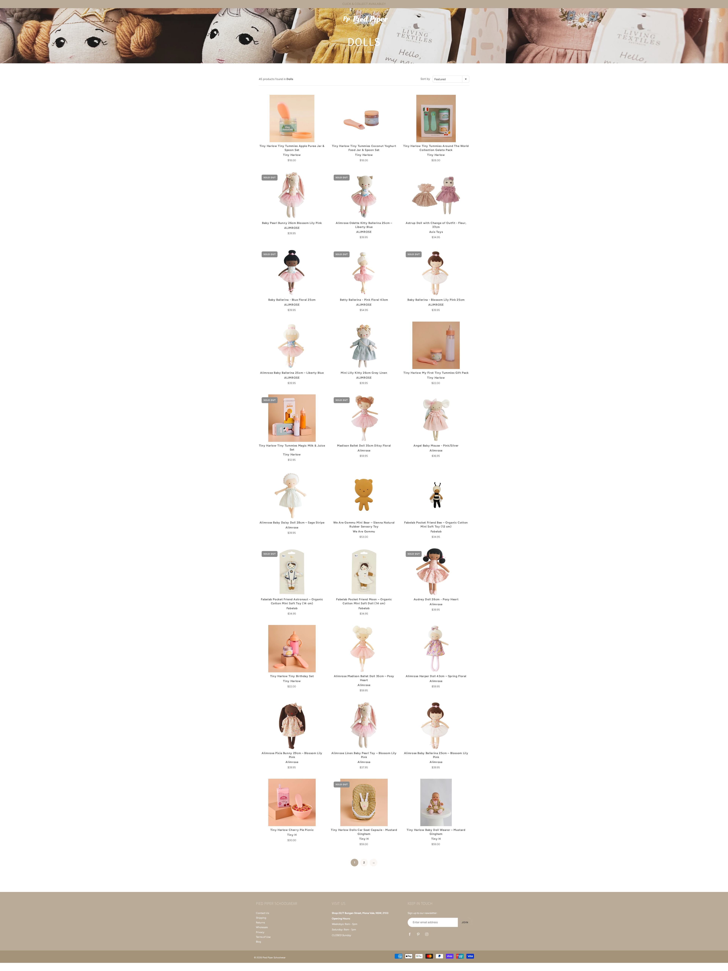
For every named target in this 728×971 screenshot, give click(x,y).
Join (465, 922)
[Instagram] (426, 934)
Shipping (261, 917)
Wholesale (262, 927)
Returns (260, 922)
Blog (258, 941)
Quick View (292, 118)
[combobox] (451, 79)
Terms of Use (263, 936)
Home (358, 52)
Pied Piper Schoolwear (274, 957)
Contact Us (262, 912)
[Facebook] (409, 934)
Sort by (425, 79)
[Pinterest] (418, 934)
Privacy (260, 932)
